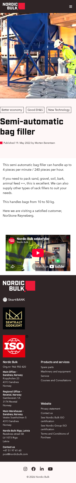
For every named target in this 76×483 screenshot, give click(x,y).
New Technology (59, 110)
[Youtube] (50, 469)
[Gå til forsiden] (14, 6)
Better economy (12, 110)
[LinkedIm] (42, 469)
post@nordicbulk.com (15, 454)
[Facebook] (33, 469)
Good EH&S (35, 110)
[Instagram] (25, 469)
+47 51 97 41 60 (12, 450)
